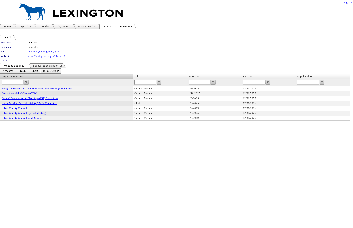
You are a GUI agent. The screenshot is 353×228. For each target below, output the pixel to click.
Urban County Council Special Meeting (24, 113)
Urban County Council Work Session (22, 117)
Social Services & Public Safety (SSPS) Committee (29, 103)
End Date (248, 76)
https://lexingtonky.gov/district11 (46, 56)
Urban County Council (14, 108)
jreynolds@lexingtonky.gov (43, 51)
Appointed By (304, 76)
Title (136, 76)
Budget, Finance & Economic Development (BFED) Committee (37, 88)
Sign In (348, 2)
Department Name (12, 76)
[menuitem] (8, 71)
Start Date (194, 76)
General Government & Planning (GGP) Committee (30, 98)
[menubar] (30, 71)
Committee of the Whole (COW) (19, 93)
